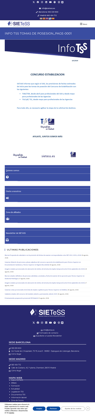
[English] (47, 18)
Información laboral (19, 397)
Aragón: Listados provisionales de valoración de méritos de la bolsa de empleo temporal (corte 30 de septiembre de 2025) (45, 269)
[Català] (44, 18)
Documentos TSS (18, 395)
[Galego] (50, 18)
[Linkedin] (46, 2)
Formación (15, 386)
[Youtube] (50, 2)
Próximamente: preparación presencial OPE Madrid (21, 298)
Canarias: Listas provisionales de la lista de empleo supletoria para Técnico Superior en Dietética (36, 290)
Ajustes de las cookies (73, 408)
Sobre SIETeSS (17, 380)
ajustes (11, 413)
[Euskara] (41, 18)
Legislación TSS (17, 392)
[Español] (53, 18)
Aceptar (39, 408)
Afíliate (14, 383)
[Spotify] (54, 2)
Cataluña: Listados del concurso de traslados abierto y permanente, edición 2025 (31, 294)
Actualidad (15, 389)
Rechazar (53, 408)
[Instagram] (42, 2)
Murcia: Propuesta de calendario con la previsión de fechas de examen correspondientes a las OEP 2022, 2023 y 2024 (43, 255)
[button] (83, 24)
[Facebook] (38, 2)
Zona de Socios (17, 400)
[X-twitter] (34, 2)
